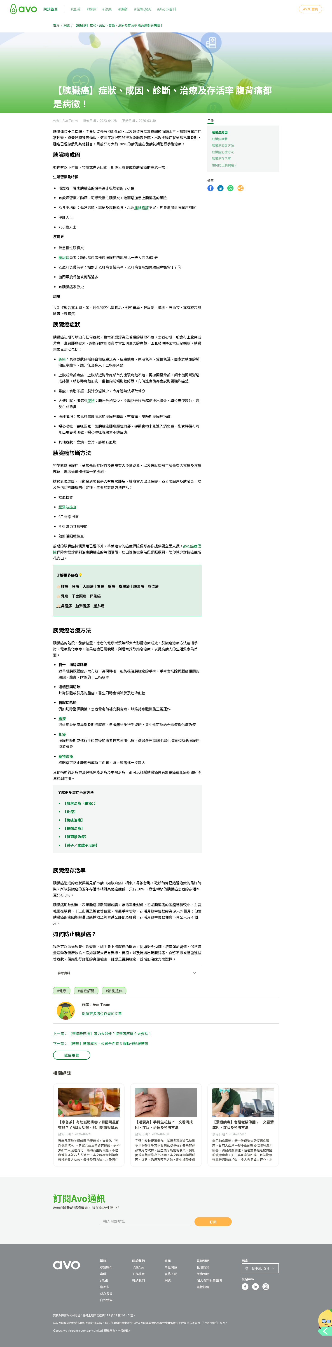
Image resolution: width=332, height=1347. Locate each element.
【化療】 (70, 811)
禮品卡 (104, 1287)
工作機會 (138, 1274)
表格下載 (170, 1274)
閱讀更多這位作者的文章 (102, 1013)
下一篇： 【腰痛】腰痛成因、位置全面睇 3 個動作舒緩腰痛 (100, 1043)
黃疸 (62, 359)
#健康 (107, 9)
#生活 (75, 9)
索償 (103, 1274)
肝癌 (75, 586)
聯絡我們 (138, 1280)
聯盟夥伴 (106, 1267)
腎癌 (100, 586)
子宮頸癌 (79, 596)
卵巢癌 (95, 596)
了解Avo (138, 1267)
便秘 (91, 400)
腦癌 (111, 586)
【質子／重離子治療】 (81, 845)
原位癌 (153, 586)
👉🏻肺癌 (62, 586)
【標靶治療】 (74, 828)
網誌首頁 (50, 9)
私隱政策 (203, 1267)
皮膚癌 (124, 586)
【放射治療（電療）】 (80, 803)
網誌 (66, 25)
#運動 (123, 9)
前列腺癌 (82, 605)
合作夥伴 (106, 1300)
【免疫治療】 (74, 820)
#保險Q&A (142, 9)
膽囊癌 (138, 586)
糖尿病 (63, 257)
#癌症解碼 (86, 990)
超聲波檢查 (67, 507)
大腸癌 (88, 586)
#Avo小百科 (166, 9)
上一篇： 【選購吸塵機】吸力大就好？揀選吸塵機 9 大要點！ (102, 1033)
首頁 (56, 25)
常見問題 (170, 1267)
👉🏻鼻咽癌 (64, 605)
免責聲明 (203, 1274)
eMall (104, 1280)
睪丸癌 (99, 605)
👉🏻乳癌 (62, 596)
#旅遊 (91, 9)
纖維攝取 (141, 207)
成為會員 (106, 1293)
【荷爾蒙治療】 (75, 836)
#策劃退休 (114, 990)
